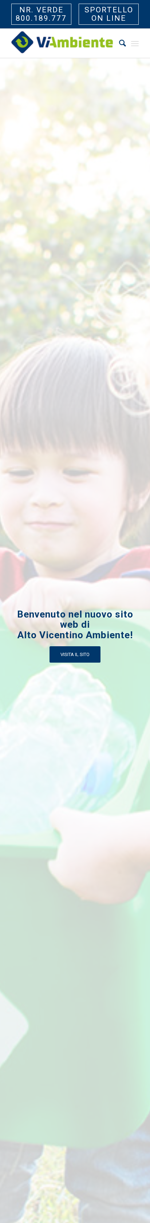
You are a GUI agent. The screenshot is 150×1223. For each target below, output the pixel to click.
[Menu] (135, 43)
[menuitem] (119, 43)
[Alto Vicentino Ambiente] (62, 43)
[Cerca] (119, 43)
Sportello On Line (108, 14)
